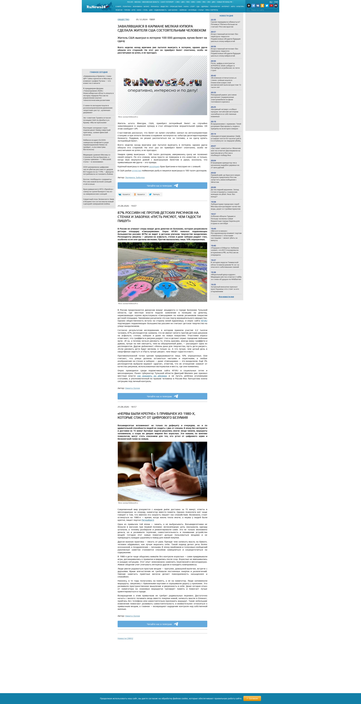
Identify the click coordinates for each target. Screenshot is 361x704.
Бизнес (146, 6)
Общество (164, 6)
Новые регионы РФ (224, 2)
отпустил (136, 170)
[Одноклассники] (139, 193)
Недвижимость (160, 10)
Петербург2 (148, 520)
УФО (203, 2)
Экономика (137, 6)
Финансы (155, 6)
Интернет (225, 6)
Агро (133, 10)
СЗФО (178, 2)
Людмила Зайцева (135, 177)
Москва (138, 2)
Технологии (215, 6)
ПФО (188, 2)
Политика (127, 6)
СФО (208, 2)
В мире (118, 6)
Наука (186, 6)
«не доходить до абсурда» (152, 376)
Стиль (145, 10)
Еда (198, 6)
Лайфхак (183, 10)
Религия (119, 10)
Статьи (201, 10)
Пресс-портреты (211, 10)
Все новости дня (226, 296)
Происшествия (176, 6)
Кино (139, 10)
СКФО (199, 2)
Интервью (192, 10)
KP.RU (204, 320)
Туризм (127, 10)
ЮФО (193, 2)
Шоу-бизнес (173, 10)
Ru (271, 2)
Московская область (150, 2)
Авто (233, 6)
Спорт (192, 6)
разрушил (154, 166)
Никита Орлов (132, 388)
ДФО (213, 2)
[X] (155, 193)
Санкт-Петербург (167, 2)
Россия (130, 2)
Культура (240, 6)
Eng (276, 2)
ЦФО (182, 2)
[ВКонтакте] (124, 193)
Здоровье (204, 6)
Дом (150, 10)
